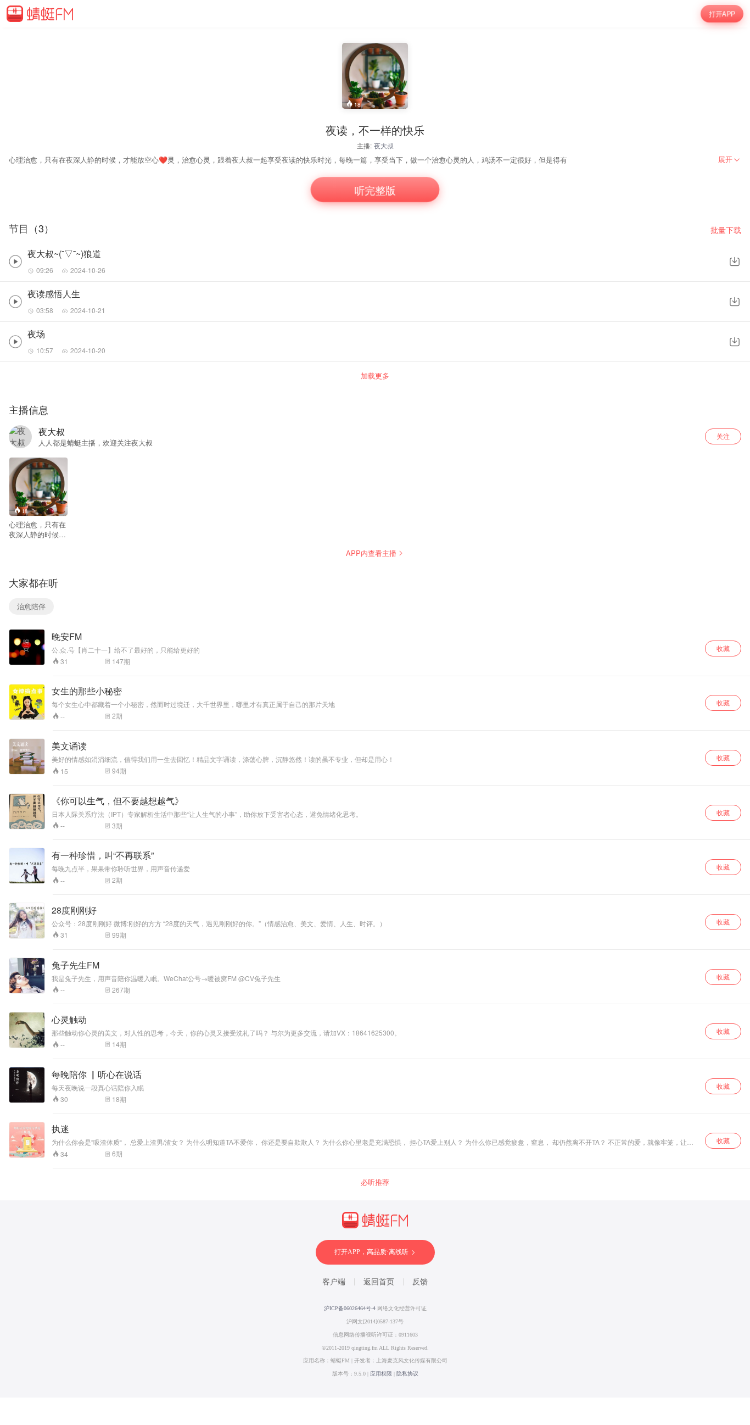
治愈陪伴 (31, 606)
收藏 (723, 648)
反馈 (420, 1282)
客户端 (333, 1282)
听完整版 (375, 189)
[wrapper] (375, 712)
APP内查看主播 (371, 553)
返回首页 (378, 1282)
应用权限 (381, 1374)
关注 (723, 436)
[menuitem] (729, 159)
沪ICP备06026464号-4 (350, 1308)
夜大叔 (384, 145)
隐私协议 (407, 1374)
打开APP (722, 14)
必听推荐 (375, 1182)
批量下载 (725, 230)
